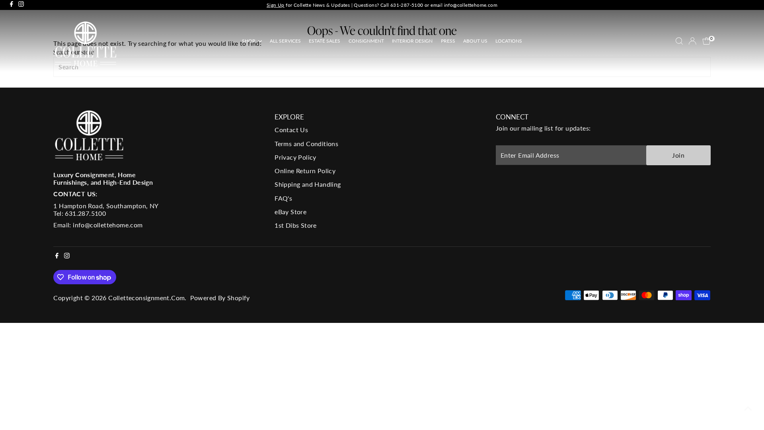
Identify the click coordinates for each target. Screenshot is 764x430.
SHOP (249, 41)
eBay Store (290, 211)
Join (678, 155)
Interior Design (412, 41)
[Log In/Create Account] (692, 41)
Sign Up (276, 5)
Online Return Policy (305, 170)
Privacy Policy (295, 157)
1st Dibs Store (296, 225)
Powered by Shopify (220, 297)
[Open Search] (679, 41)
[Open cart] (706, 41)
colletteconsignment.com (146, 297)
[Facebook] (11, 5)
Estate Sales (324, 41)
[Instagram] (21, 5)
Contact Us (291, 129)
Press (448, 41)
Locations (508, 41)
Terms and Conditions (306, 143)
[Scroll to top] (748, 408)
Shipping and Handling (308, 184)
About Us (475, 41)
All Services (285, 41)
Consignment (366, 41)
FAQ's (283, 198)
